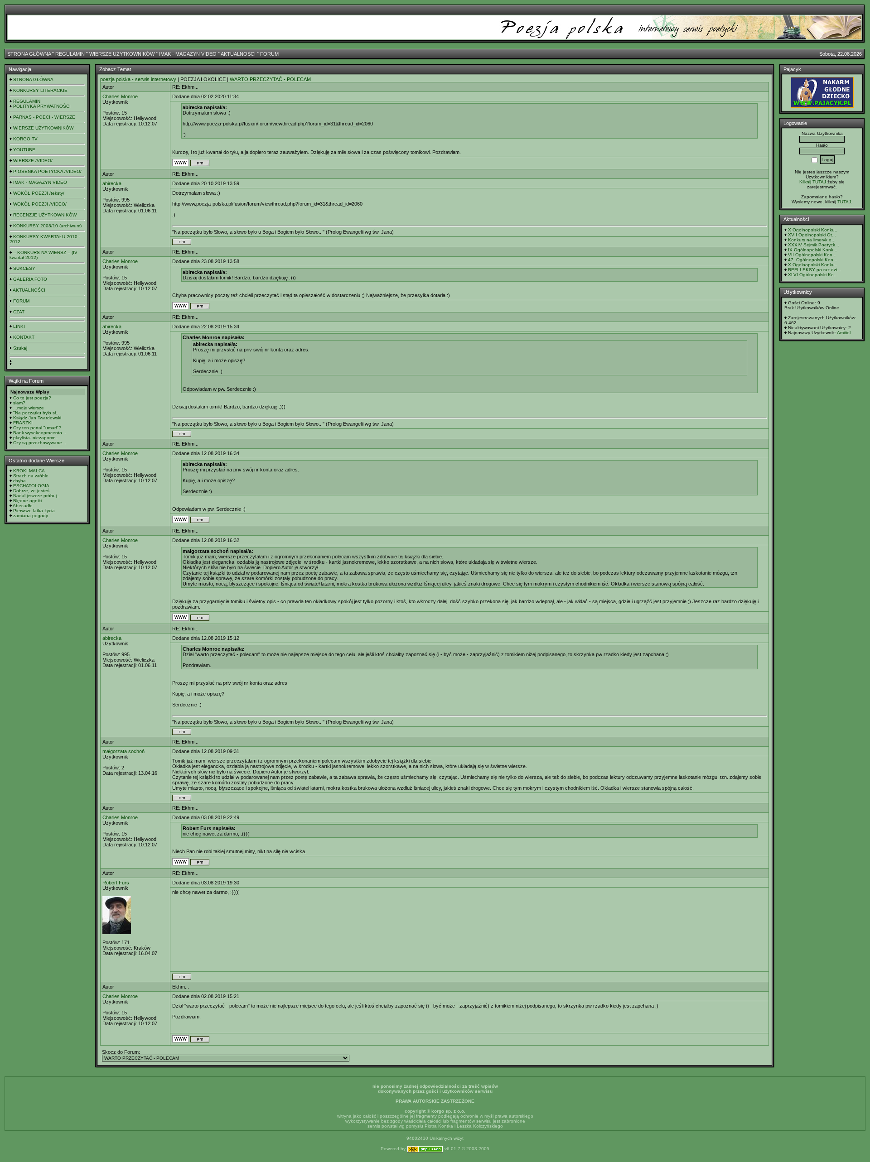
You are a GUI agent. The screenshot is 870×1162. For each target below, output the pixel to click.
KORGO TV (25, 138)
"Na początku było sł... (36, 412)
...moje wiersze (28, 407)
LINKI (19, 326)
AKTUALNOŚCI (238, 54)
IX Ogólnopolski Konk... (812, 249)
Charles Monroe (120, 96)
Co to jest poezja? (32, 397)
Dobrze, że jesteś (31, 490)
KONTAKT (23, 337)
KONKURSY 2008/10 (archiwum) (47, 225)
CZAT (18, 311)
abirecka (111, 183)
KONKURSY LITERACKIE (40, 90)
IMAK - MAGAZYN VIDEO (188, 54)
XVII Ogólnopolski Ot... (812, 234)
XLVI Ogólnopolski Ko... (813, 274)
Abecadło (23, 505)
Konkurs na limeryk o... (812, 239)
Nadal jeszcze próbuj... (37, 495)
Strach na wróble (30, 475)
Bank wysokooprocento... (39, 432)
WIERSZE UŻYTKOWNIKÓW (122, 54)
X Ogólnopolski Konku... (813, 229)
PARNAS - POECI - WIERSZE (44, 117)
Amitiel (844, 332)
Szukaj (20, 348)
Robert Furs (115, 882)
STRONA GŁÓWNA (29, 54)
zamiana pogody (30, 515)
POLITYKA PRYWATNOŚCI (42, 106)
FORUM (269, 54)
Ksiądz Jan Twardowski (37, 417)
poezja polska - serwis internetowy (138, 79)
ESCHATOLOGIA (31, 485)
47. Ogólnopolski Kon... (812, 259)
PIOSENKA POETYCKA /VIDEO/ (47, 171)
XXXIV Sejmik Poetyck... (813, 244)
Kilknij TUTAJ (812, 181)
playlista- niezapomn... (36, 437)
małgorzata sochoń (123, 751)
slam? (19, 402)
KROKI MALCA (29, 470)
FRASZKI (23, 422)
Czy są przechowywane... (39, 442)
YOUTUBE (24, 149)
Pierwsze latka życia (34, 510)
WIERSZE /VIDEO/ (33, 160)
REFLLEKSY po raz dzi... (814, 269)
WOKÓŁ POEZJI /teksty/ (38, 193)
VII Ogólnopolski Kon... (812, 254)
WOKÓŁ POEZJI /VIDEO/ (40, 204)
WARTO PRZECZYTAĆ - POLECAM (270, 79)
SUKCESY (24, 268)
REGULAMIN (70, 54)
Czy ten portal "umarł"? (37, 427)
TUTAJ (844, 201)
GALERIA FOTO (30, 279)
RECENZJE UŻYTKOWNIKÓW (45, 214)
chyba (19, 480)
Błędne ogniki (27, 500)
